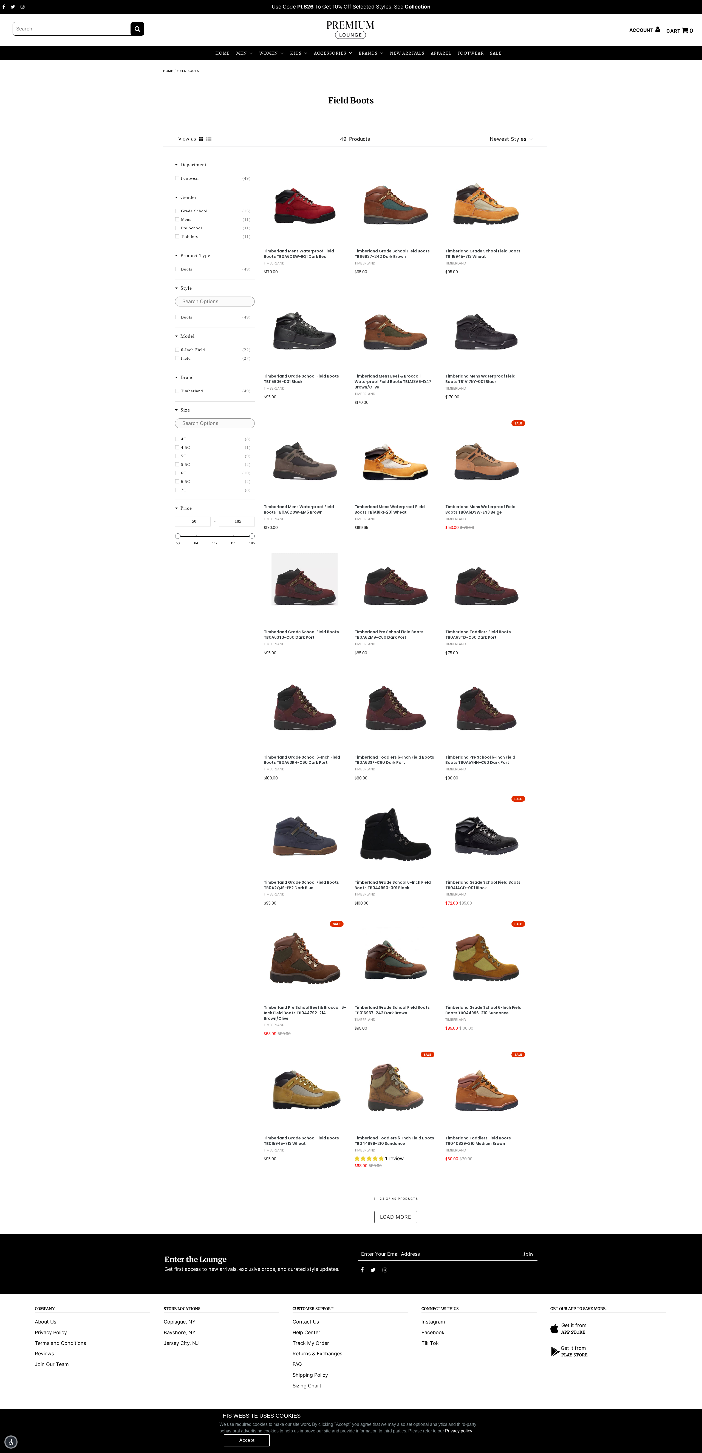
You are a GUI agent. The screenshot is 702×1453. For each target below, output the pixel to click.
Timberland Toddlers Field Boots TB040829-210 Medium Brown (478, 1141)
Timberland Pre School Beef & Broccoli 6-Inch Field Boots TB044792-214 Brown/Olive (305, 1013)
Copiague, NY (180, 1322)
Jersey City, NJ (181, 1343)
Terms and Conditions (60, 1343)
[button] (11, 1442)
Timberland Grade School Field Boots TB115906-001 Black (301, 379)
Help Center (306, 1332)
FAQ (297, 1364)
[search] (78, 29)
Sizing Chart (307, 1386)
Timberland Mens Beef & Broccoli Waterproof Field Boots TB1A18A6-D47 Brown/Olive (393, 382)
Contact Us (306, 1322)
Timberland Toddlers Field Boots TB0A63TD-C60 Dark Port (478, 634)
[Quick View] (325, 200)
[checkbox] (216, 178)
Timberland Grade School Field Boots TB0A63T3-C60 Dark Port (301, 634)
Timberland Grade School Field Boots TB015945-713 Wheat (301, 1141)
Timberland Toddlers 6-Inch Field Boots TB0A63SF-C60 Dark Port (394, 760)
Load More (395, 1217)
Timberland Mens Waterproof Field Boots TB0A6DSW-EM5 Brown (299, 509)
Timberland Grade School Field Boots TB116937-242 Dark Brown (392, 254)
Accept (246, 1440)
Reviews (44, 1353)
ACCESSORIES (330, 53)
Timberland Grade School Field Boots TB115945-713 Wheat (482, 254)
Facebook (433, 1332)
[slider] (177, 536)
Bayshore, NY (180, 1332)
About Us (45, 1322)
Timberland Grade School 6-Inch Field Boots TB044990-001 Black (393, 885)
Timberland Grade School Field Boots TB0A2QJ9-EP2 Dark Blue (301, 885)
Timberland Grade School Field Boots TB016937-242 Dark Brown (392, 1010)
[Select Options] (284, 200)
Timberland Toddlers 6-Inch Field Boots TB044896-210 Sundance (394, 1141)
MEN (241, 53)
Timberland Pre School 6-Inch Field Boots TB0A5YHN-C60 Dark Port (480, 760)
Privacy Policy (51, 1332)
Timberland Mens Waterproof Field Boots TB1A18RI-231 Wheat (390, 509)
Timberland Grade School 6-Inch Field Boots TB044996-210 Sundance (483, 1010)
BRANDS (368, 53)
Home (168, 71)
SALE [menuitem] (496, 53)
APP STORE (573, 1332)
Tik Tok (430, 1343)
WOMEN (268, 53)
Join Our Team (52, 1364)
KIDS (296, 53)
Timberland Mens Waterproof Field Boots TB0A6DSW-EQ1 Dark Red (299, 254)
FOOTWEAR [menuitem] (470, 53)
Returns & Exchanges (317, 1353)
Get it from (574, 1325)
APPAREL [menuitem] (441, 53)
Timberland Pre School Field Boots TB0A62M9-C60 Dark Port (389, 634)
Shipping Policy (310, 1375)
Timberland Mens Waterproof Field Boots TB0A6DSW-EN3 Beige (480, 509)
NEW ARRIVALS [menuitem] (407, 53)
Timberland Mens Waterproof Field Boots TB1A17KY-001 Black (480, 379)
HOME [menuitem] (222, 53)
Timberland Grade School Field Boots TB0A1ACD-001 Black (482, 885)
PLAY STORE (574, 1355)
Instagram (433, 1322)
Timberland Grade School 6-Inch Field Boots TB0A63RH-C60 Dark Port (302, 760)
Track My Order (311, 1343)
